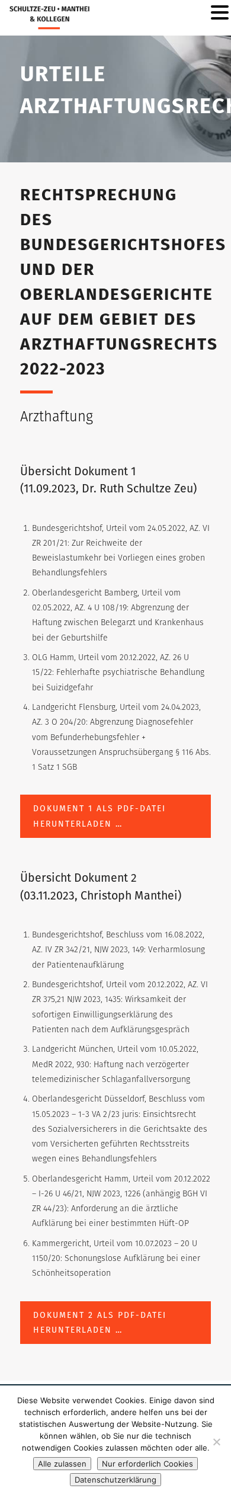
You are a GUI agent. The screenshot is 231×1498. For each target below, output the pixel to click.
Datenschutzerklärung (115, 1479)
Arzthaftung (56, 416)
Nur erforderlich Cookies (147, 1463)
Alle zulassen (62, 1463)
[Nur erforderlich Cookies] (216, 1442)
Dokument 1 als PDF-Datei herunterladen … (99, 816)
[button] (220, 13)
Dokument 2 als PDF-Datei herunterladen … (99, 1322)
